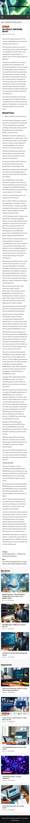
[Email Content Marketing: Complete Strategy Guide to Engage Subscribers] (15, 677)
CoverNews (25, 818)
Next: (14, 561)
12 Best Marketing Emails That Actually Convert (13, 807)
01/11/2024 (11, 628)
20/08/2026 (12, 721)
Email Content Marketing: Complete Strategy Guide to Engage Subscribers (14, 689)
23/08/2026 (11, 692)
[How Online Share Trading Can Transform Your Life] (15, 613)
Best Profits (5, 684)
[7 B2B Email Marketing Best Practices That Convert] (15, 735)
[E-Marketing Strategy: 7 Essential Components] (15, 765)
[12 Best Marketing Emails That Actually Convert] (15, 794)
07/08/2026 (11, 780)
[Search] (28, 17)
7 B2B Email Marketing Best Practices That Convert (14, 748)
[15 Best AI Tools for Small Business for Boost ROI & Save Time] (15, 706)
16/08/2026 (11, 751)
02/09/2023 (12, 34)
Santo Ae (6, 34)
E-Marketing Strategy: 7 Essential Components (11, 777)
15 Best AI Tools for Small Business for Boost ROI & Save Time (14, 718)
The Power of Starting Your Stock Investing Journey (14, 654)
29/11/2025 (11, 600)
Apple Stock (5, 26)
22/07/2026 (12, 810)
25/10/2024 (11, 657)
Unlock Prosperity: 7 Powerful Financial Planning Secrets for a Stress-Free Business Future (13, 596)
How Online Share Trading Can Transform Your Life (14, 626)
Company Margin (6, 743)
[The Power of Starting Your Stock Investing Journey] (15, 641)
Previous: (14, 554)
